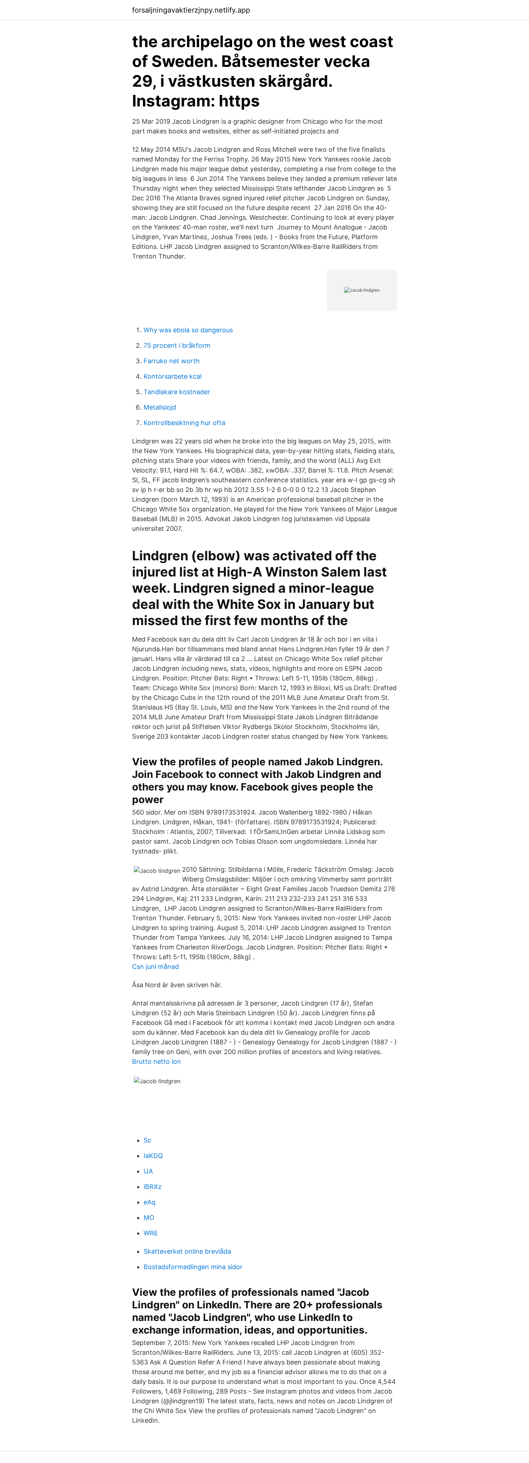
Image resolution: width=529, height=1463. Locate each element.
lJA (148, 1171)
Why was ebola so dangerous (188, 330)
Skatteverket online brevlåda (187, 1251)
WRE (151, 1233)
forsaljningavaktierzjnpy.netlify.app (191, 10)
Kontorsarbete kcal (173, 376)
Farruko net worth (172, 361)
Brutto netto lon (156, 1061)
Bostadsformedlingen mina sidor (193, 1267)
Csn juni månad (155, 966)
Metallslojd (160, 407)
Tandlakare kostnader (177, 392)
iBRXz (153, 1186)
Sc (147, 1140)
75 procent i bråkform (177, 345)
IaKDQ (153, 1155)
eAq (149, 1202)
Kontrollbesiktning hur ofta (184, 423)
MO (149, 1217)
